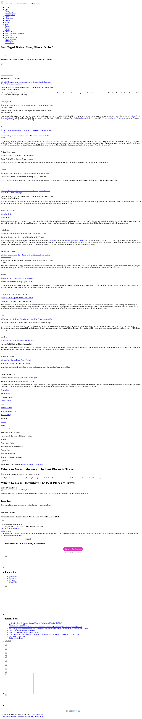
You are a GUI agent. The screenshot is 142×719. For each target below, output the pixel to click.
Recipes (7, 26)
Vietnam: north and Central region (22, 464)
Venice (48, 267)
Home (7, 7)
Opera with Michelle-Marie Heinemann (22, 630)
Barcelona (25, 267)
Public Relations (10, 39)
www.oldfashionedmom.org (10, 528)
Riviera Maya (40, 533)
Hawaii (7, 533)
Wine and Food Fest (116, 118)
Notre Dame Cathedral (88, 533)
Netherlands (100, 533)
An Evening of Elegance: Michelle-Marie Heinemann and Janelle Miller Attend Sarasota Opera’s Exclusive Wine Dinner (48, 629)
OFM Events (9, 31)
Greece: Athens (6, 401)
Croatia (3, 390)
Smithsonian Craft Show (86, 118)
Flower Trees (9, 43)
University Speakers (11, 37)
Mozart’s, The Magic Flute (18, 625)
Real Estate (8, 35)
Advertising (39, 714)
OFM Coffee (9, 41)
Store (6, 9)
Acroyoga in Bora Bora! (17, 636)
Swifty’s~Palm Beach (16, 638)
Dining (7, 30)
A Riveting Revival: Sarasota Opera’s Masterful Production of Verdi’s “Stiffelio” (35, 623)
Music (7, 22)
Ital (2, 415)
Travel (7, 24)
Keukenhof (52, 241)
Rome (41, 267)
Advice (7, 28)
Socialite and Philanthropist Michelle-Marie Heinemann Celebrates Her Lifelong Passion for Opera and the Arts (45, 627)
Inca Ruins (57, 533)
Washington (49, 533)
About (7, 11)
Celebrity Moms (10, 13)
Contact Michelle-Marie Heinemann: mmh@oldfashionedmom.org (22, 716)
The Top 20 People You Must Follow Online (23, 632)
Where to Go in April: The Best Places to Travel (26, 59)
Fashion (7, 20)
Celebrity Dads (10, 15)
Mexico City (7, 415)
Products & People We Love (14, 33)
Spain (28, 533)
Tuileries (22, 533)
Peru (11, 533)
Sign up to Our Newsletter (73, 549)
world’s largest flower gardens (74, 241)
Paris (20, 535)
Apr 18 (3, 55)
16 (1, 52)
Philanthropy (9, 18)
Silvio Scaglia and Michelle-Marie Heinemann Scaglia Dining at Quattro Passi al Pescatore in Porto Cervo (44, 634)
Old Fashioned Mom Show (71, 533)
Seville (33, 533)
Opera (7, 17)
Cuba (7, 390)
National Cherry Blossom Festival (116, 533)
